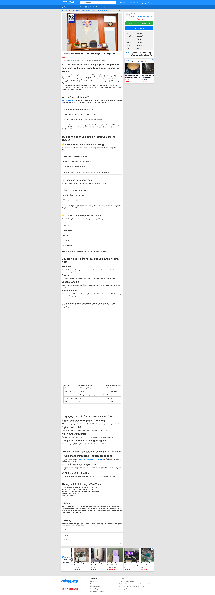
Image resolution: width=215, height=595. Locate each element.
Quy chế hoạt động (95, 586)
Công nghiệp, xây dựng (74, 10)
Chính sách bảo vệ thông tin (97, 591)
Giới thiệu (92, 581)
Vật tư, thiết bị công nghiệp (88, 10)
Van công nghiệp (117, 10)
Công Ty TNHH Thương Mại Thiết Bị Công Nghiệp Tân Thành (146, 16)
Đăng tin (122, 2)
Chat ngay (141, 28)
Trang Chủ (64, 10)
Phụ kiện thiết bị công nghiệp (104, 10)
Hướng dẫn (93, 584)
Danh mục (67, 7)
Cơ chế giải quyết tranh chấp (97, 589)
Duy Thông (134, 14)
